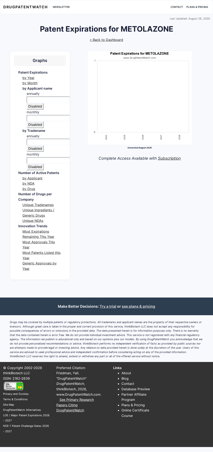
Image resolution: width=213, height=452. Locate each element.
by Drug (28, 189)
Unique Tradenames (38, 205)
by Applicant (32, 178)
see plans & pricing (138, 306)
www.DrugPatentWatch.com (78, 394)
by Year (28, 78)
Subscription (169, 158)
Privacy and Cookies (16, 393)
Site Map (8, 404)
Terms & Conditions (15, 399)
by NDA (28, 183)
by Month (29, 83)
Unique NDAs (32, 221)
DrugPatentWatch (25, 7)
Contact (177, 7)
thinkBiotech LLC (16, 373)
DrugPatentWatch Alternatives (22, 409)
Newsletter (61, 7)
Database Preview (135, 389)
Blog (125, 378)
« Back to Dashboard (106, 40)
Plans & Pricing (197, 7)
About (126, 373)
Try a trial (108, 306)
